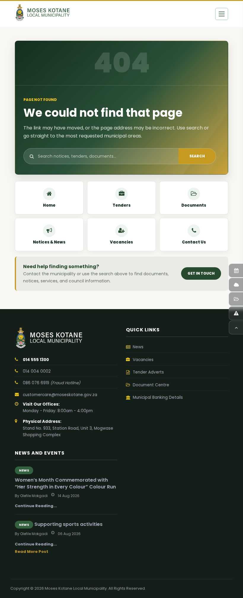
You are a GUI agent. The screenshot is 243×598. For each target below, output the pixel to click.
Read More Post (31, 551)
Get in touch (201, 273)
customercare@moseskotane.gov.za (60, 395)
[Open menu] (221, 14)
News (24, 470)
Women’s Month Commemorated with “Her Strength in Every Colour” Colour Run (65, 483)
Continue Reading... (36, 506)
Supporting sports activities (68, 524)
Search (197, 156)
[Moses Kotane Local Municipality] (66, 338)
